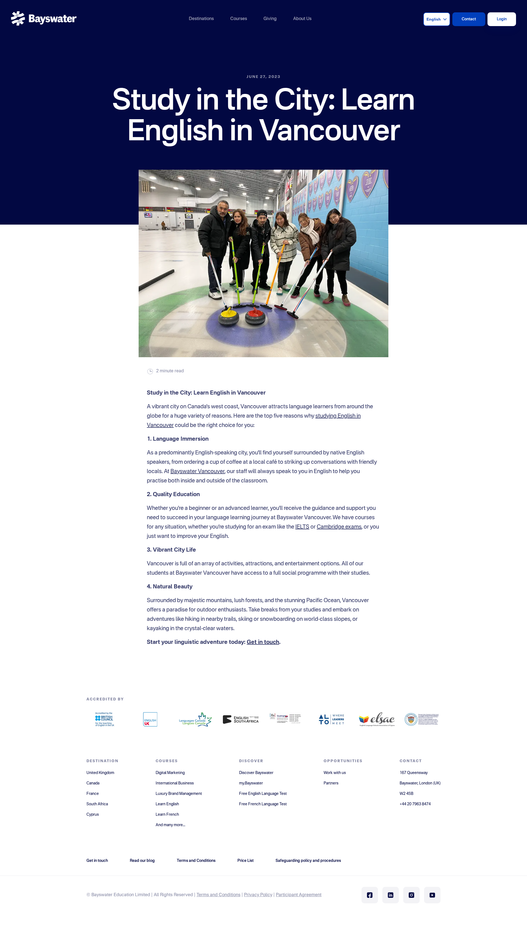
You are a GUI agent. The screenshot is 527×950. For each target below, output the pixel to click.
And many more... (170, 825)
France (92, 794)
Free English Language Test (263, 794)
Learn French (167, 815)
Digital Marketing (170, 773)
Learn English (167, 804)
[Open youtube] (432, 895)
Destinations (201, 19)
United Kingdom (100, 773)
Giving (270, 19)
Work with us (335, 773)
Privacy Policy (258, 895)
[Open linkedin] (390, 895)
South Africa (97, 804)
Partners (331, 783)
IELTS (302, 527)
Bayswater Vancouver (197, 471)
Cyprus (92, 815)
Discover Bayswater (256, 773)
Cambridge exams (339, 527)
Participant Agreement (298, 895)
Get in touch (263, 642)
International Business (175, 783)
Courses (238, 19)
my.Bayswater (251, 783)
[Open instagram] (411, 895)
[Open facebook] (369, 895)
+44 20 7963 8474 (415, 804)
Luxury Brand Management (179, 794)
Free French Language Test (263, 804)
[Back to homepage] (44, 19)
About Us (302, 19)
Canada (92, 783)
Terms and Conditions (218, 895)
